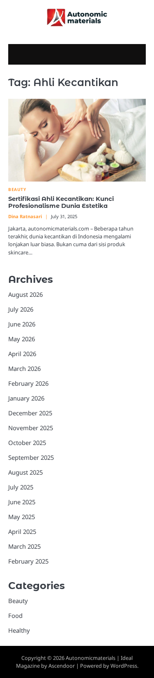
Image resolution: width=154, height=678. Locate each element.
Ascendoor (61, 665)
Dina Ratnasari (25, 216)
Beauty (17, 189)
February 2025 (28, 561)
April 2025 (22, 531)
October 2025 (27, 442)
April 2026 (22, 353)
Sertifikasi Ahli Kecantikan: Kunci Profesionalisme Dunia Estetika (61, 202)
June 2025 (21, 502)
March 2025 (24, 546)
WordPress (123, 665)
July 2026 (20, 309)
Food (15, 615)
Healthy (19, 630)
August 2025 (25, 472)
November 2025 (30, 428)
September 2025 (31, 457)
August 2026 (25, 294)
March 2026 (24, 368)
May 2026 (21, 339)
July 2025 (20, 487)
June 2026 (21, 324)
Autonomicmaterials (90, 658)
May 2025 (21, 517)
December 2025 (30, 413)
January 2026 (26, 398)
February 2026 (28, 383)
